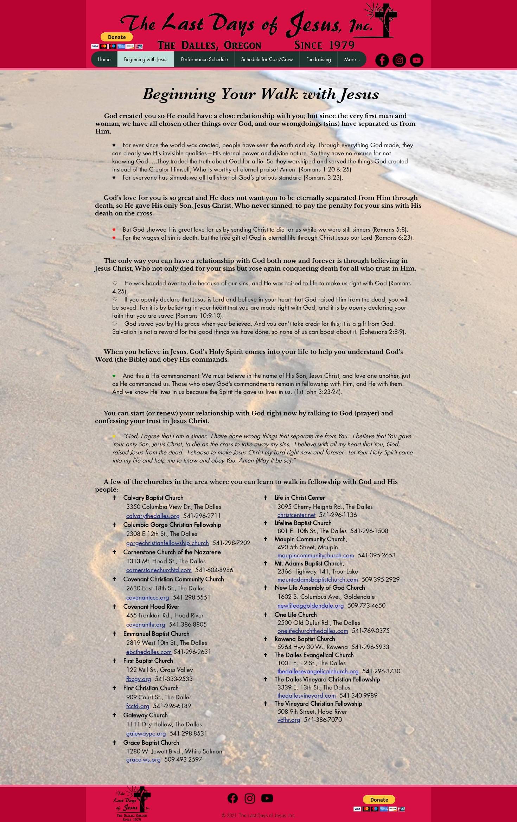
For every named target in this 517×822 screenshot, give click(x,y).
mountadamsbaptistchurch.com (317, 579)
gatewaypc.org (146, 733)
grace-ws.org (143, 759)
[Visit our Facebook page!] (382, 60)
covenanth (139, 624)
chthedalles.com (327, 631)
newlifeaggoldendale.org (310, 605)
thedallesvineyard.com (306, 695)
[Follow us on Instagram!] (399, 60)
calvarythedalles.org (153, 516)
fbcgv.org (138, 679)
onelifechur (291, 631)
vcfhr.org (288, 720)
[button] (318, 59)
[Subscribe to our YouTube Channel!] (416, 60)
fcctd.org (137, 706)
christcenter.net (296, 515)
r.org (159, 624)
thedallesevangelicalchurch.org (318, 671)
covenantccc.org (147, 597)
